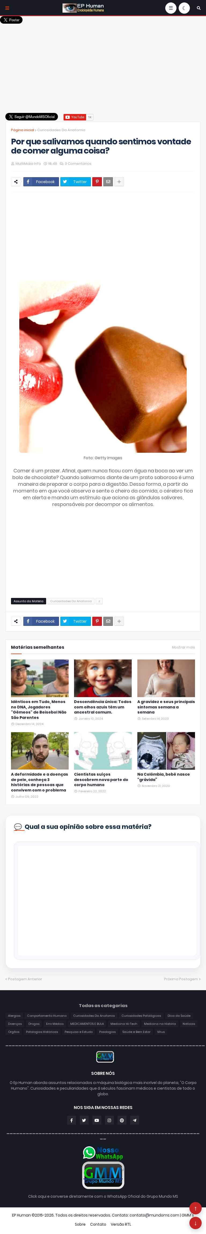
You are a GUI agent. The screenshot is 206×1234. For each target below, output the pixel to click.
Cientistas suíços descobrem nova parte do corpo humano (101, 779)
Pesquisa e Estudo (79, 1032)
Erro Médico (55, 1024)
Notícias (189, 1024)
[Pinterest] (97, 181)
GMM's (188, 1215)
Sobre (80, 1224)
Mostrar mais (183, 647)
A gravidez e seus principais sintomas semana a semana (166, 707)
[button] (199, 8)
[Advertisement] (103, 61)
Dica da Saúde (179, 1016)
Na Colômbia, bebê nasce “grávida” (163, 777)
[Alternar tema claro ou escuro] (184, 8)
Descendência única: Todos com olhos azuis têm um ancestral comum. (102, 707)
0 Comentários (78, 163)
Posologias (107, 1032)
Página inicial (22, 130)
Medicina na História (160, 1024)
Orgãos (13, 1032)
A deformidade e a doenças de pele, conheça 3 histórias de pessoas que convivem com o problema (39, 782)
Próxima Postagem (181, 979)
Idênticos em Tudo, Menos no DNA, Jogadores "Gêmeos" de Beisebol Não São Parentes (39, 709)
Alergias (14, 1016)
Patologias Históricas (42, 1032)
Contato (98, 1224)
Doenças (15, 1024)
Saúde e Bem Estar (136, 1032)
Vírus (161, 1032)
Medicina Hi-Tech (124, 1024)
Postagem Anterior (25, 979)
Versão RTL (121, 1224)
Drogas (33, 1024)
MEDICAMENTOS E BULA (87, 1024)
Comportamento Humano (47, 1016)
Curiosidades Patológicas (141, 1016)
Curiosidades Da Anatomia (61, 130)
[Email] (108, 181)
